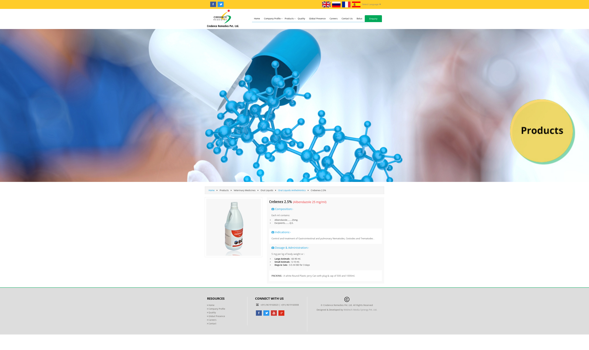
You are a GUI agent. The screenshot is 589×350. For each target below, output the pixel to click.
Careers (334, 18)
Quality (301, 18)
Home (257, 18)
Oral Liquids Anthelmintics (292, 190)
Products (289, 18)
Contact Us (347, 18)
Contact (212, 323)
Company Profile (272, 18)
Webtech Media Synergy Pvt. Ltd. (360, 309)
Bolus (359, 18)
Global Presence (317, 18)
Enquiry (373, 18)
